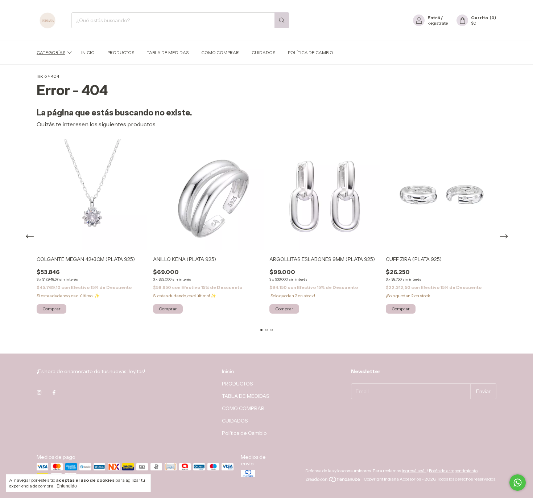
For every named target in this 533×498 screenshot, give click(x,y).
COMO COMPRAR (220, 52)
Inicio (88, 52)
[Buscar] (281, 20)
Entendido (67, 486)
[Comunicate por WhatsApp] (517, 482)
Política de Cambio (310, 52)
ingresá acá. (414, 470)
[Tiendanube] (333, 480)
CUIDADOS (263, 52)
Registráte (437, 23)
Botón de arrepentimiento (453, 470)
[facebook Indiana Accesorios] (54, 392)
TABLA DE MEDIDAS (168, 52)
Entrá (433, 17)
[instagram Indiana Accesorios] (39, 392)
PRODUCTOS (120, 52)
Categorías (51, 52)
